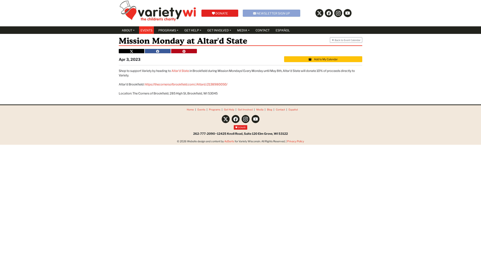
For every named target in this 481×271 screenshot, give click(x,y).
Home (190, 109)
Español (293, 109)
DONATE (221, 13)
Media (259, 109)
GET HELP (191, 30)
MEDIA (242, 30)
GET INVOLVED (218, 30)
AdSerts (229, 141)
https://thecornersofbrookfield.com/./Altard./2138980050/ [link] (186, 84)
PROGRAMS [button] (167, 30)
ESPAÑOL (283, 30)
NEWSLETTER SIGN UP (273, 13)
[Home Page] (158, 13)
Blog (269, 109)
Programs (214, 109)
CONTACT (263, 30)
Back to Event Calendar (347, 40)
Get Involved (245, 109)
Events (201, 109)
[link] (180, 70)
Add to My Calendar (324, 59)
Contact (280, 109)
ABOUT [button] (127, 30)
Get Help (229, 109)
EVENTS (146, 30)
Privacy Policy (295, 141)
